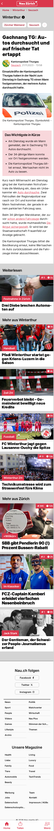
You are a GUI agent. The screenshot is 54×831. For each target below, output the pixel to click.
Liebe (7, 760)
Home (5, 10)
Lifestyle (9, 729)
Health (8, 754)
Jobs (7, 797)
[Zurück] (2, 3)
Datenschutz (11, 802)
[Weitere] (44, 25)
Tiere (7, 771)
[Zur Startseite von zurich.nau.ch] (27, 4)
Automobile (11, 776)
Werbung (9, 792)
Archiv (8, 735)
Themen (33, 729)
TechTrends (35, 776)
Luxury (32, 760)
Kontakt (33, 797)
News (7, 702)
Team (32, 792)
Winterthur (18, 10)
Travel (32, 771)
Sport (7, 707)
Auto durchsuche (28, 192)
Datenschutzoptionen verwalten (15, 807)
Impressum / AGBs (38, 802)
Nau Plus (33, 718)
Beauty (8, 782)
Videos (8, 718)
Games (8, 724)
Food (31, 765)
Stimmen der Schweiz (40, 724)
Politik (32, 702)
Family (8, 765)
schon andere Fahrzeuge (23, 218)
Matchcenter (35, 707)
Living (32, 754)
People (8, 713)
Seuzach (33, 10)
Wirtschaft (34, 713)
